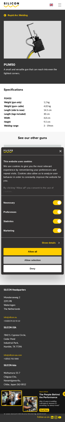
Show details (49, 242)
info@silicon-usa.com (13, 355)
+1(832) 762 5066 (11, 359)
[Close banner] (60, 151)
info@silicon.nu (10, 317)
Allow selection (32, 260)
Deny (32, 268)
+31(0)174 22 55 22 (12, 321)
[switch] (57, 212)
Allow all (32, 251)
